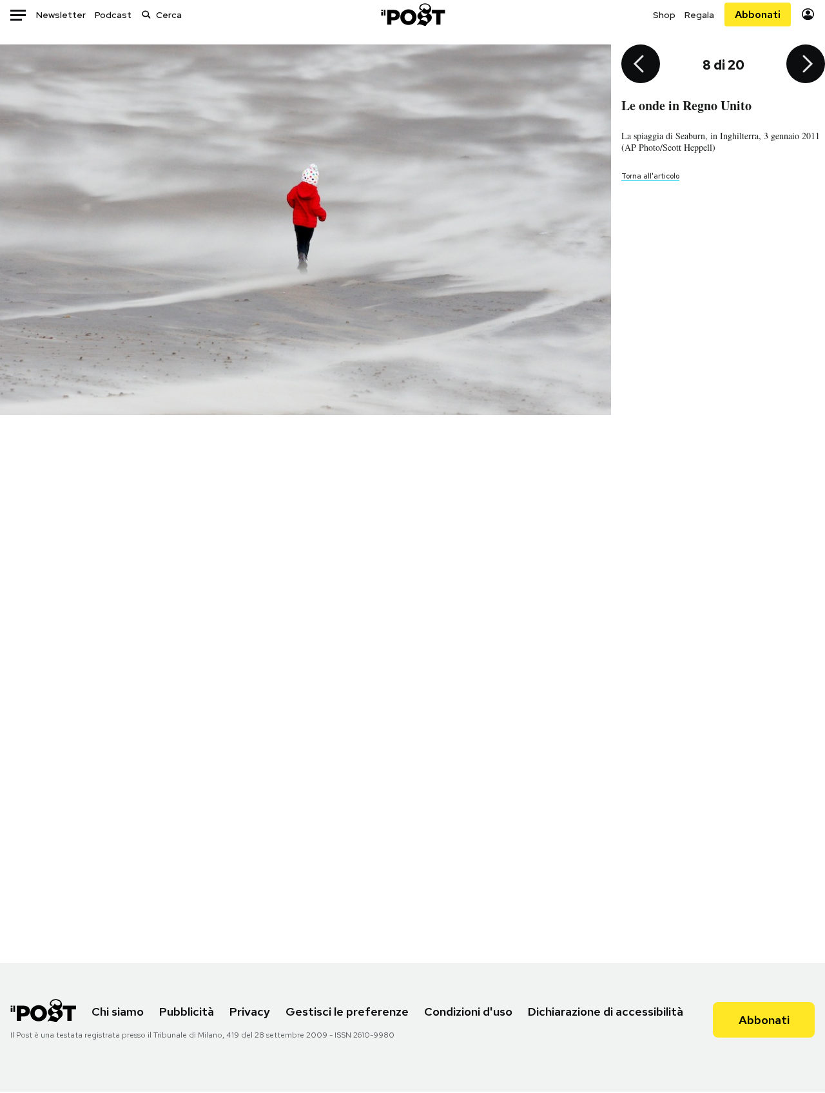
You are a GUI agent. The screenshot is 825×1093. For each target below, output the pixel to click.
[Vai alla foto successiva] (805, 65)
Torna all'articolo (650, 175)
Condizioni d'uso (468, 1011)
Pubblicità (186, 1011)
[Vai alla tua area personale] (808, 14)
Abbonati (758, 14)
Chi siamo (118, 1011)
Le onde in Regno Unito (686, 105)
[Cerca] (146, 14)
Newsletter (61, 15)
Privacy (249, 1011)
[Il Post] (412, 14)
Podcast (113, 15)
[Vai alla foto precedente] (640, 65)
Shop (664, 15)
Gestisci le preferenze (347, 1011)
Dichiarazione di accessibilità (605, 1011)
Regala (699, 15)
